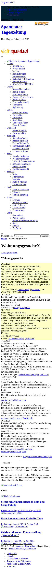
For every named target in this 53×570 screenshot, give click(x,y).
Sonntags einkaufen (21, 146)
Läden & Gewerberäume (23, 161)
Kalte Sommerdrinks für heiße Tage (22, 518)
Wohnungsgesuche (20, 159)
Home (4, 238)
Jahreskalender (19, 76)
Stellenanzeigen (19, 166)
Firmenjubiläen (19, 133)
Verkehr (16, 71)
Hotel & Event (18, 205)
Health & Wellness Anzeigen (25, 220)
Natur (15, 174)
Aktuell (10, 63)
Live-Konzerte (18, 207)
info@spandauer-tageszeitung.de (37, 456)
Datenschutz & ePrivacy (17, 558)
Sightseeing (17, 107)
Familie (15, 225)
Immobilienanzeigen (21, 164)
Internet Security (19, 81)
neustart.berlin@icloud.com (13, 400)
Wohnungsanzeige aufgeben (13, 451)
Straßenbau (17, 117)
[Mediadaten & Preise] (11, 485)
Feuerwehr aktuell (20, 102)
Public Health (18, 218)
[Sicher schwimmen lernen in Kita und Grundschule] (10, 496)
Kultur (10, 197)
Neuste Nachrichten (21, 89)
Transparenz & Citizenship (19, 561)
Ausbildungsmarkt (20, 169)
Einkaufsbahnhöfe (20, 143)
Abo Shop (11, 566)
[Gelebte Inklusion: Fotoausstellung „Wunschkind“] (14, 526)
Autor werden (13, 15)
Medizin (16, 179)
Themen (10, 171)
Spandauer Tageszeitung (13, 29)
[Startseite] (23, 61)
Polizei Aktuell (19, 99)
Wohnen (16, 192)
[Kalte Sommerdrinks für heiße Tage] (11, 513)
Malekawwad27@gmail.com (21, 338)
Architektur (17, 115)
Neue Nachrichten (20, 189)
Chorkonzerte (18, 210)
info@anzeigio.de (22, 307)
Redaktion (5, 510)
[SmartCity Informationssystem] (41, 24)
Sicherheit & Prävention (23, 79)
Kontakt (10, 556)
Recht (9, 187)
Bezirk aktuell (18, 92)
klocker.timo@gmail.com (29, 289)
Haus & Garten (19, 125)
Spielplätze (17, 120)
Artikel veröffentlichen (17, 10)
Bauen (10, 110)
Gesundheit (17, 215)
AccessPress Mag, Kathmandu (22, 548)
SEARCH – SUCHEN (22, 84)
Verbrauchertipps (20, 151)
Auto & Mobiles (19, 182)
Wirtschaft (11, 128)
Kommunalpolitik (20, 94)
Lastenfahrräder (19, 184)
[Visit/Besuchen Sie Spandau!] (14, 53)
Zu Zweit (16, 228)
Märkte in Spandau (20, 148)
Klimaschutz (18, 177)
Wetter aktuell (18, 68)
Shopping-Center (20, 138)
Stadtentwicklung (20, 112)
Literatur (16, 200)
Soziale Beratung (20, 195)
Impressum (12, 553)
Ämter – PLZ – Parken (22, 97)
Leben (9, 213)
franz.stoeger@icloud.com (21, 449)
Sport (14, 223)
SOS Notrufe (18, 66)
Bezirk (10, 86)
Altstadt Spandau (20, 140)
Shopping (11, 135)
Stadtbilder (17, 104)
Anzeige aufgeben (15, 12)
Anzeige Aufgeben (20, 156)
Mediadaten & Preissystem (19, 564)
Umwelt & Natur (20, 122)
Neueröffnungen (19, 130)
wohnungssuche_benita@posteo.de (17, 418)
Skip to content (8, 2)
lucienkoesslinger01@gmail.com (33, 374)
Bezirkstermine (19, 74)
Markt (9, 153)
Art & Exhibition (20, 202)
